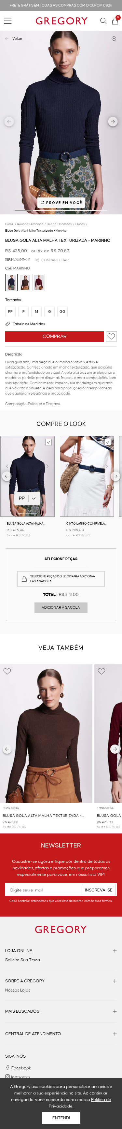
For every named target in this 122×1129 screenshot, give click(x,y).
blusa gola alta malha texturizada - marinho (36, 230)
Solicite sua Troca (22, 960)
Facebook (21, 1068)
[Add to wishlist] (111, 336)
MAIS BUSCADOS (22, 1011)
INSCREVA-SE (99, 890)
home (10, 224)
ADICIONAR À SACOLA (61, 608)
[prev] (7, 477)
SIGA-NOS (15, 1056)
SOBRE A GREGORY (25, 981)
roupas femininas (31, 224)
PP (10, 312)
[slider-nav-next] (113, 122)
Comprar (55, 336)
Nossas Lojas (17, 990)
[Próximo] (114, 749)
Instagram (20, 1077)
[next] (115, 477)
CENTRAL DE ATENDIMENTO (33, 1034)
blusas (81, 224)
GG (62, 312)
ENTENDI (61, 1118)
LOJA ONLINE (18, 950)
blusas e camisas (60, 224)
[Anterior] (7, 749)
